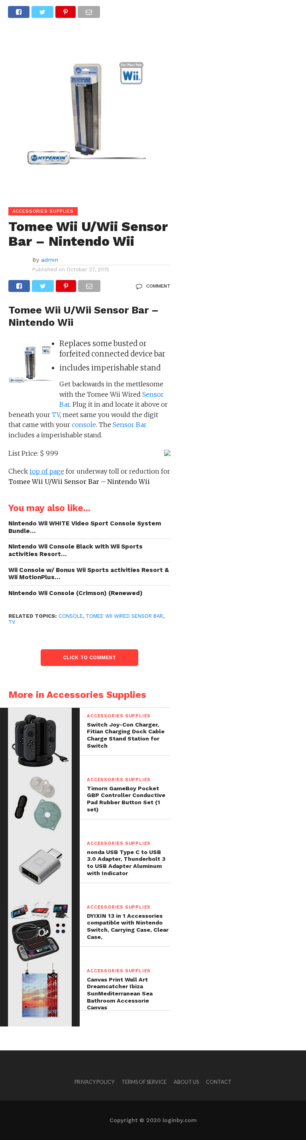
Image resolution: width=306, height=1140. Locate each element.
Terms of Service (144, 1082)
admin (49, 260)
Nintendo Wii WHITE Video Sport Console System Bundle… (84, 527)
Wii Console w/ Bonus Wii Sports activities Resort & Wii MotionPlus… (88, 573)
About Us (186, 1082)
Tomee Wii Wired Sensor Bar (124, 616)
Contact (218, 1082)
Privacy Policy (94, 1082)
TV (56, 415)
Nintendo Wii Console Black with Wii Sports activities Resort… (75, 550)
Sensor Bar (130, 425)
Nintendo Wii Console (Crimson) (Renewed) (75, 593)
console (84, 425)
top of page (46, 471)
